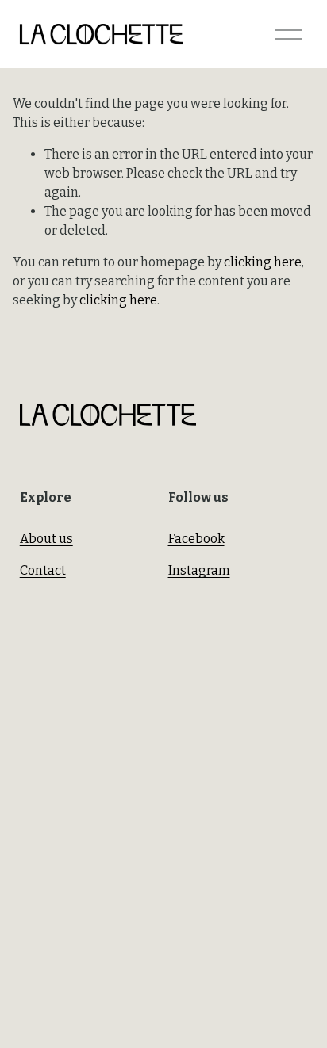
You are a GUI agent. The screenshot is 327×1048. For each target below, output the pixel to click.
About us (46, 538)
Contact (43, 570)
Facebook (196, 538)
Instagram (199, 570)
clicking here (263, 262)
